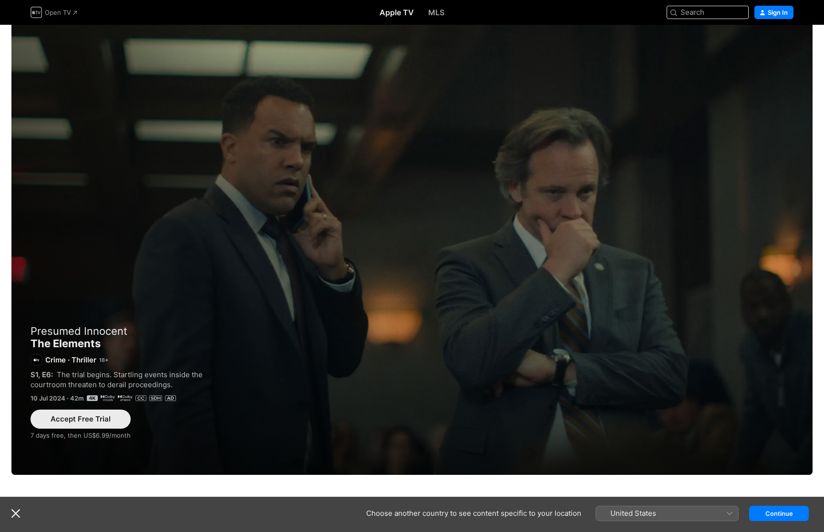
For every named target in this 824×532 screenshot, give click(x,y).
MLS (436, 12)
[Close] (15, 513)
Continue (779, 513)
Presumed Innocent (79, 331)
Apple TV (397, 12)
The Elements (412, 250)
